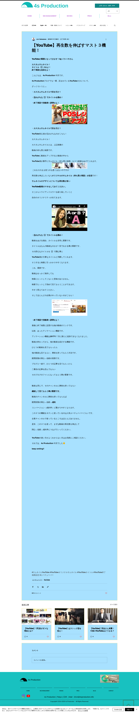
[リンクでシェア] (48, 587)
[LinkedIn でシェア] (43, 587)
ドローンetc (92, 25)
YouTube (47, 580)
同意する (129, 709)
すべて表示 (113, 604)
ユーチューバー (37, 580)
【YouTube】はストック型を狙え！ (69, 629)
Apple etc (43, 25)
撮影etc (34, 25)
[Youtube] (28, 696)
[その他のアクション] (106, 39)
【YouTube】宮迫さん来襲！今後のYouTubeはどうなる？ (102, 629)
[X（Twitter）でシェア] (38, 587)
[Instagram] (23, 696)
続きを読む (103, 25)
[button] (115, 25)
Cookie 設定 (118, 709)
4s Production (52, 6)
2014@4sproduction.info (84, 697)
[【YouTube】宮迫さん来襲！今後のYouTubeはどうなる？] (102, 616)
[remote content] (69, 465)
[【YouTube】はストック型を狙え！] (69, 616)
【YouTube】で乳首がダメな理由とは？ (36, 629)
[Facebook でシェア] (33, 587)
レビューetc (69, 25)
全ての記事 (25, 25)
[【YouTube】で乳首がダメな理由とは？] (36, 616)
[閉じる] (136, 709)
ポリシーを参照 (83, 710)
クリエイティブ (81, 25)
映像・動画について (56, 25)
